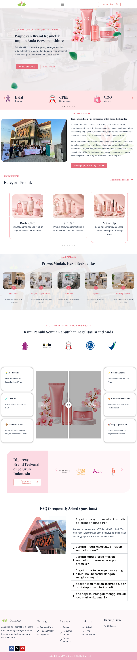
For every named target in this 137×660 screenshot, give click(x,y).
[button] (4, 98)
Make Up (68, 223)
